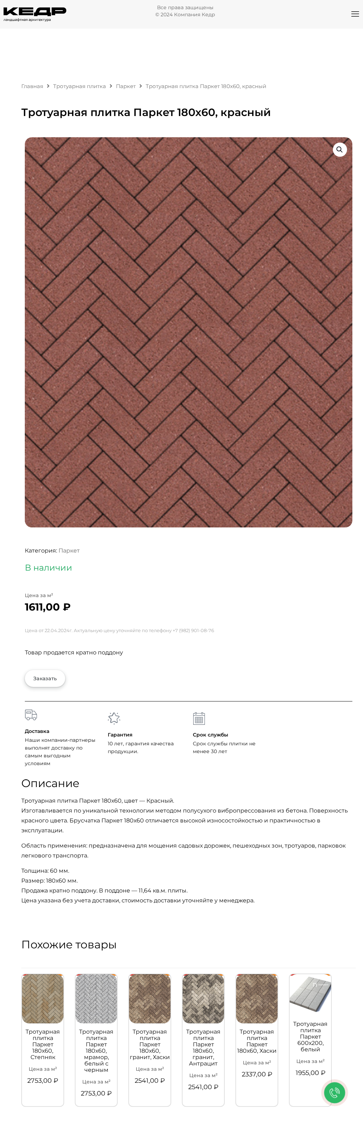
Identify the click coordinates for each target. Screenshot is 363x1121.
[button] (340, 150)
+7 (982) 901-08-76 (193, 630)
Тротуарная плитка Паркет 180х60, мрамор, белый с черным (96, 1051)
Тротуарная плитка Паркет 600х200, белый (310, 1037)
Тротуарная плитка (79, 86)
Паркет (126, 86)
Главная (32, 86)
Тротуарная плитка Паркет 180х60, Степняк (43, 1045)
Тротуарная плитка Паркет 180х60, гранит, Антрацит (203, 1048)
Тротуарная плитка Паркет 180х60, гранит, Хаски (150, 1045)
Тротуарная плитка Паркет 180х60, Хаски (257, 1041)
